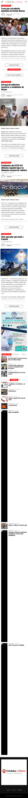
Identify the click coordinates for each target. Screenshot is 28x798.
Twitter (13, 790)
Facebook (8, 790)
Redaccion (9, 15)
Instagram (19, 790)
